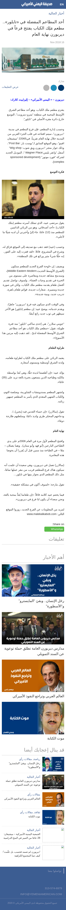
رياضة (36, 759)
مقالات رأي (25, 759)
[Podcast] (23, 879)
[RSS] (31, 879)
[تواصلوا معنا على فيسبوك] (61, 879)
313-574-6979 (53, 888)
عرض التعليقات (10, 87)
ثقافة (37, 812)
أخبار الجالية (56, 13)
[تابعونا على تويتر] (53, 879)
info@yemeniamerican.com (41, 894)
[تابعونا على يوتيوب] (46, 879)
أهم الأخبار (53, 557)
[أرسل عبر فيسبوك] (61, 88)
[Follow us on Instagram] (38, 879)
